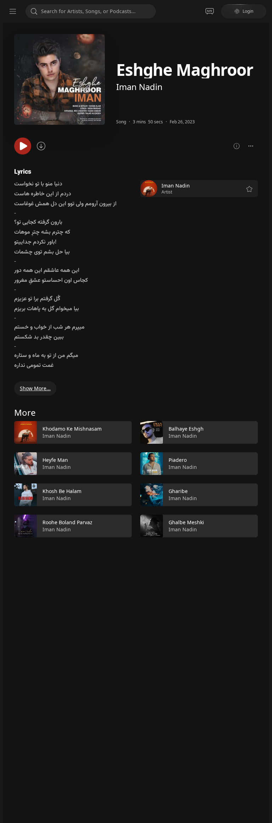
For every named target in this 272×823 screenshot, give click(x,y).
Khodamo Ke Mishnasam (72, 428)
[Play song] (22, 146)
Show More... (35, 388)
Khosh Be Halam (61, 491)
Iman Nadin (139, 87)
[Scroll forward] (264, 477)
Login (248, 11)
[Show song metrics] (237, 146)
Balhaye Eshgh (186, 428)
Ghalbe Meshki (186, 522)
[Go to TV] (209, 11)
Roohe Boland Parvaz (67, 522)
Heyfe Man (55, 460)
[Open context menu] (251, 146)
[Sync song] (41, 146)
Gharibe (178, 491)
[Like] (122, 433)
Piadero (178, 460)
